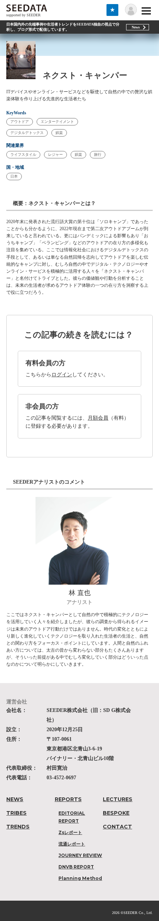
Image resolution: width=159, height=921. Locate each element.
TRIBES (16, 813)
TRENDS (18, 826)
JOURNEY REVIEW (80, 855)
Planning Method (80, 878)
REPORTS (68, 799)
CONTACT (117, 826)
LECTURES (117, 799)
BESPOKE (116, 813)
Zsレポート (70, 832)
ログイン (61, 374)
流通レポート (71, 844)
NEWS (14, 799)
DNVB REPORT (76, 867)
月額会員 (98, 418)
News (136, 27)
